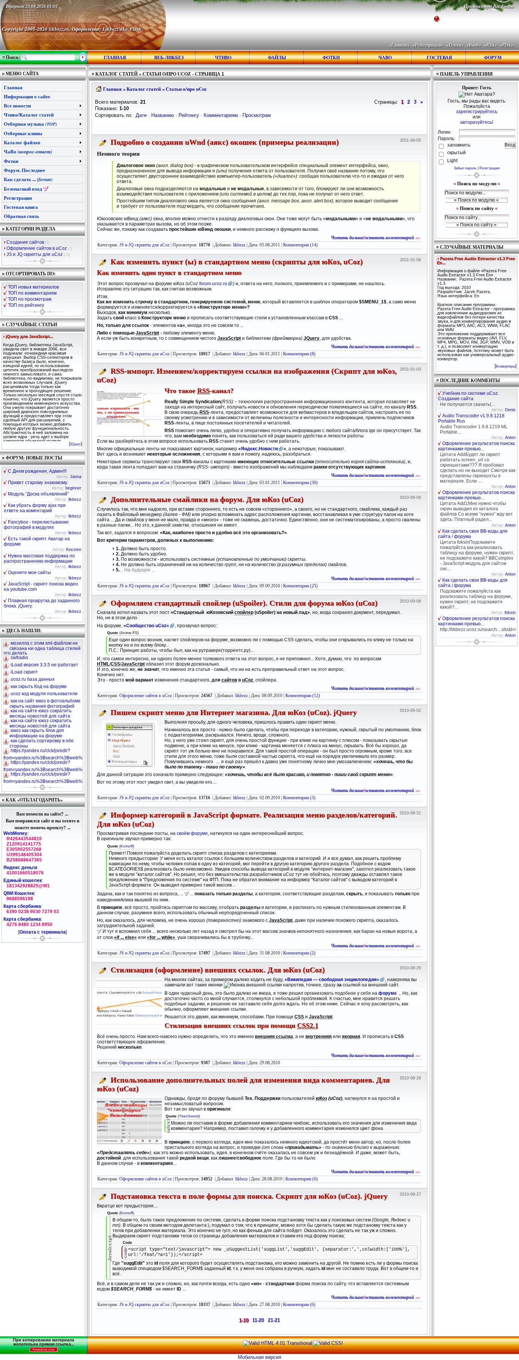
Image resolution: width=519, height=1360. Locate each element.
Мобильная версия (259, 1357)
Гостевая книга (21, 206)
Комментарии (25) (300, 585)
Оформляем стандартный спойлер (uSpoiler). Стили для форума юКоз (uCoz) (244, 603)
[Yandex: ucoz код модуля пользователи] (6, 694)
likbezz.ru (59, 28)
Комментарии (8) (299, 354)
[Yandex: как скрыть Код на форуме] (6, 687)
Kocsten (73, 549)
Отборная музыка (30, 123)
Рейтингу (189, 115)
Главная (115, 57)
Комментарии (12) (302, 695)
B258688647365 (24, 860)
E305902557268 (23, 849)
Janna (75, 476)
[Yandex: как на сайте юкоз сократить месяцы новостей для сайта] (6, 711)
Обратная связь (21, 215)
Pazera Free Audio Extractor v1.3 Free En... (476, 261)
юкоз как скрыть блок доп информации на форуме (36, 733)
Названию (162, 115)
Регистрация (489, 168)
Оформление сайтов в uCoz (145, 695)
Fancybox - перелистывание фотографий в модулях (36, 524)
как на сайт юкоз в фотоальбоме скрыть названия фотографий (45, 703)
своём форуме (192, 833)
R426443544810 (24, 838)
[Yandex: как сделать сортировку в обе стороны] (6, 741)
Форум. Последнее (24, 170)
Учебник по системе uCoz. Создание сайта (468, 396)
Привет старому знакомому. (38, 482)
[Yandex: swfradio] (6, 658)
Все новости (17, 105)
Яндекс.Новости (259, 448)
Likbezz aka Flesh (122, 28)
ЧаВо (385, 57)
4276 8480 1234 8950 (29, 924)
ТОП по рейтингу (26, 305)
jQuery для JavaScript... (29, 336)
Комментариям (221, 115)
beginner (73, 488)
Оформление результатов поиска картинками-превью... (476, 446)
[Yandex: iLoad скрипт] (6, 673)
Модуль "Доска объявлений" (38, 494)
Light (452, 160)
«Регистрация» (428, 45)
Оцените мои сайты (29, 572)
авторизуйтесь (476, 122)
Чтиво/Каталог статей (29, 114)
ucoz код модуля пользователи (44, 693)
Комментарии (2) (299, 953)
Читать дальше (347, 237)
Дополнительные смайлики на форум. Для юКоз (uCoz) (207, 499)
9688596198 (19, 898)
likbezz (74, 499)
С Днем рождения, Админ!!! (37, 471)
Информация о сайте (27, 96)
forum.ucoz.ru (213, 283)
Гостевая (439, 57)
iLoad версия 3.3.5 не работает (44, 664)
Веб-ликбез (169, 57)
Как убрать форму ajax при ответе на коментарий (35, 508)
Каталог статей (144, 88)
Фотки (331, 57)
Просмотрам (256, 115)
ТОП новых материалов (33, 287)
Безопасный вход (26, 188)
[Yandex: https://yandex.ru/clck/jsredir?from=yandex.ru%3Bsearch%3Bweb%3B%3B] (6, 751)
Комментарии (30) (300, 482)
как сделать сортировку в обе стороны (41, 743)
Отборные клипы (23, 133)
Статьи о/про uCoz (186, 88)
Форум (493, 57)
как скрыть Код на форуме (39, 686)
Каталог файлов (22, 142)
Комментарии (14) (300, 245)
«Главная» (399, 45)
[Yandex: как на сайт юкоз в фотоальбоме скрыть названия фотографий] (6, 702)
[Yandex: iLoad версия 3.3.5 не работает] (6, 666)
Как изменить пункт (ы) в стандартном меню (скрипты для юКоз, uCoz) (237, 261)
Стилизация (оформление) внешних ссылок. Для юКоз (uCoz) (218, 970)
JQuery (75, 444)
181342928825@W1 (28, 885)
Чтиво (223, 57)
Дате (141, 115)
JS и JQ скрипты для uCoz (144, 245)
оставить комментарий (389, 237)
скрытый (456, 152)
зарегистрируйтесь (476, 111)
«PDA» (506, 45)
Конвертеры (505, 366)
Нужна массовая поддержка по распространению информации (39, 558)
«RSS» (490, 45)
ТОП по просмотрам (29, 299)
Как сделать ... (28, 179)
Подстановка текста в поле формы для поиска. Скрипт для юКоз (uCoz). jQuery (249, 1196)
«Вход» (474, 45)
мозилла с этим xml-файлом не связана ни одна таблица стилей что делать (42, 648)
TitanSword (189, 1116)
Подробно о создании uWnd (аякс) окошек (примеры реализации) (225, 142)
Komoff (126, 846)
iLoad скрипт (24, 672)
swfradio (19, 657)
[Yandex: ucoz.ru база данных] (6, 680)
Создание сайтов (25, 242)
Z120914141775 (23, 844)
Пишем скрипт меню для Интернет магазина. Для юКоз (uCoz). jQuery (234, 712)
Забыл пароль (465, 168)
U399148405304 (24, 854)
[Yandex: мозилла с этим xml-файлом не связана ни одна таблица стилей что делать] (6, 644)
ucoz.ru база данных (33, 679)
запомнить (458, 145)
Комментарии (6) (301, 1179)
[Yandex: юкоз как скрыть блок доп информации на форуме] (6, 731)
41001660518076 (25, 873)
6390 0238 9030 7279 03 (32, 911)
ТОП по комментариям (32, 293)
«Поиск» (455, 45)
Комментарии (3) (299, 797)
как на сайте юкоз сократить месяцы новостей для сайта (40, 713)
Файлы (277, 57)
